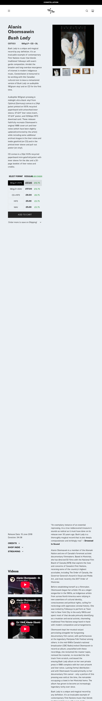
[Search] (87, 11)
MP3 (16, 201)
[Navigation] (9, 11)
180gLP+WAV (16, 189)
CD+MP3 (16, 195)
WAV (16, 207)
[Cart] (93, 11)
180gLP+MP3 (16, 183)
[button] (54, 45)
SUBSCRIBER (37, 176)
